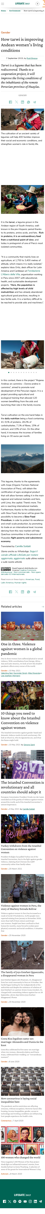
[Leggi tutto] (42, 606)
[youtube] (25, 1201)
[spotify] (19, 1201)
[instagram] (30, 1201)
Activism (4, 1174)
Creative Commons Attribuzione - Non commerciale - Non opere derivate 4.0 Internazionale (21, 572)
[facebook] (4, 1201)
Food (37, 579)
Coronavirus (6, 1120)
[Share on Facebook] (10, 102)
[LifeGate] (22, 3)
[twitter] (9, 1201)
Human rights (20, 582)
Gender (5, 32)
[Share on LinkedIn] (22, 102)
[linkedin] (35, 1201)
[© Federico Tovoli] (22, 199)
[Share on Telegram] (34, 102)
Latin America (7, 582)
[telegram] (40, 1201)
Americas (30, 579)
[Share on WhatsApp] (28, 102)
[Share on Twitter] (16, 102)
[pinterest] (14, 1201)
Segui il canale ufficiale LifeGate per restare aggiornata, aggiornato (19, 555)
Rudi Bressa (32, 58)
